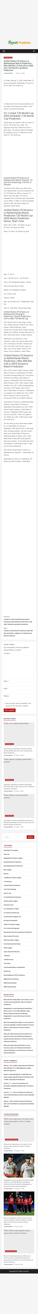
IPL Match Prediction (11, 920)
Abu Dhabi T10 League (11, 850)
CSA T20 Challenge (10, 889)
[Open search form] (34, 51)
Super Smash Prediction (12, 952)
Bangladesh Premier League (13, 858)
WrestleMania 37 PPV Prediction (14, 975)
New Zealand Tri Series (11, 936)
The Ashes (7, 963)
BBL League (8, 870)
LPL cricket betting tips (11, 928)
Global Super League (11, 901)
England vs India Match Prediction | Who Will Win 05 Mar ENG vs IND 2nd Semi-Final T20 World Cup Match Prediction (19, 787)
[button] (4, 51)
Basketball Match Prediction (13, 866)
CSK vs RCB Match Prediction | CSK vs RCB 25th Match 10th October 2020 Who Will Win (19, 1094)
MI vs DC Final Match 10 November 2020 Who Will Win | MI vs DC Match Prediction (18, 1085)
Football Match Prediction (12, 897)
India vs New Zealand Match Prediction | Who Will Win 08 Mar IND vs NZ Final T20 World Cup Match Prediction (18, 751)
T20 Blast (7, 955)
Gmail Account (8, 905)
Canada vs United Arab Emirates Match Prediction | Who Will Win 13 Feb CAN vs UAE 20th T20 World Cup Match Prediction (18, 620)
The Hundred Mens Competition (14, 967)
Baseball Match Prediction (12, 862)
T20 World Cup (8, 57)
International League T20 (12, 916)
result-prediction (8, 73)
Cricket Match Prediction (12, 885)
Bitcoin (6, 874)
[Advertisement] (19, 19)
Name (6, 681)
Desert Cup (7, 893)
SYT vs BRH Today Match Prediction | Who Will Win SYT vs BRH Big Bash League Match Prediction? (19, 1068)
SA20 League (8, 948)
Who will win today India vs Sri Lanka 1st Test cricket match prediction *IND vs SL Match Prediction (19, 1002)
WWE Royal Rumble (10, 983)
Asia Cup (6, 854)
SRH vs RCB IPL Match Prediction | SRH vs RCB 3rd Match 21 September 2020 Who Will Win (19, 1103)
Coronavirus (8, 881)
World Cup (7, 971)
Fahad (6, 1065)
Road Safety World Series (12, 944)
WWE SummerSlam (10, 987)
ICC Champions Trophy (11, 909)
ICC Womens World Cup (11, 913)
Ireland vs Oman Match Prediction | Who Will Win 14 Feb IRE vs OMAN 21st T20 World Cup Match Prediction (18, 632)
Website (6, 696)
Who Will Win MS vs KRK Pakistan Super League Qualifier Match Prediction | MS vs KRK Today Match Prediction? (19, 1076)
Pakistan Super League (11, 940)
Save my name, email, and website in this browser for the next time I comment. (18, 704)
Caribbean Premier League (12, 877)
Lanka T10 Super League (12, 924)
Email (6, 688)
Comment (7, 653)
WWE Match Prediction (11, 979)
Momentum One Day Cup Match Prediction (18, 932)
